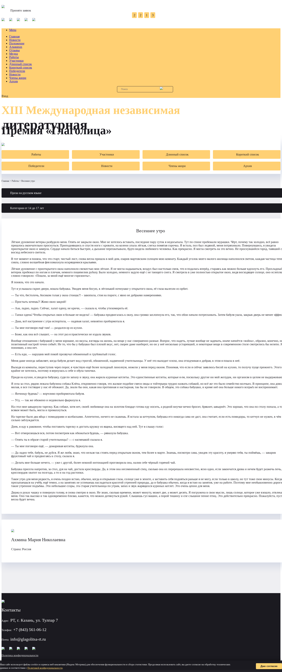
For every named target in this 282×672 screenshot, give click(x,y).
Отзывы (14, 50)
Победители (17, 71)
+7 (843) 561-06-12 (29, 629)
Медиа (13, 53)
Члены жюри (17, 77)
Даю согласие (269, 666)
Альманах (15, 46)
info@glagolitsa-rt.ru (28, 639)
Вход (5, 96)
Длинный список (20, 64)
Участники (16, 60)
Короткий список (20, 67)
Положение (16, 43)
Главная (14, 36)
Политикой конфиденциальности (45, 667)
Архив (13, 81)
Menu (12, 30)
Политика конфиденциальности (20, 655)
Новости (15, 40)
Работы (14, 57)
